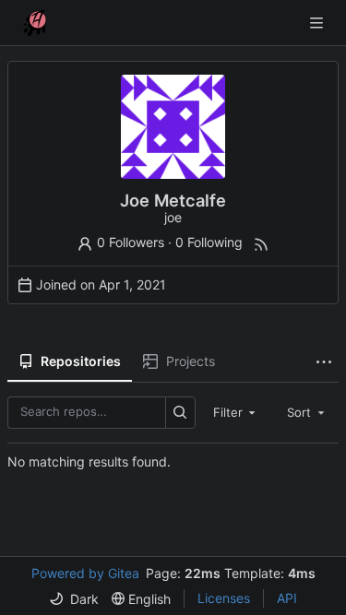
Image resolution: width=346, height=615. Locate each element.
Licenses (223, 598)
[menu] (74, 599)
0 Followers (130, 242)
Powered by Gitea (85, 573)
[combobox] (236, 412)
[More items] (324, 362)
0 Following (209, 242)
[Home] (35, 23)
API (287, 598)
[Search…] (180, 412)
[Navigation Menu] (318, 22)
